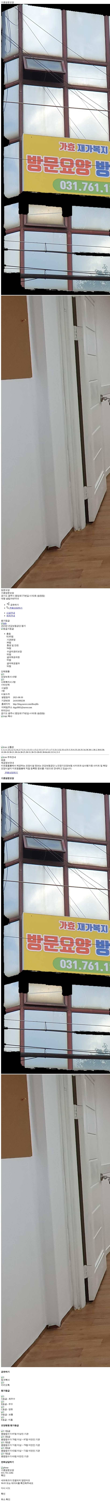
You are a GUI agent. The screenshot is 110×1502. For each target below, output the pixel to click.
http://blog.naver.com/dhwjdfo (25, 704)
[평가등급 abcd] (4, 623)
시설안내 (10, 613)
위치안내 (10, 616)
